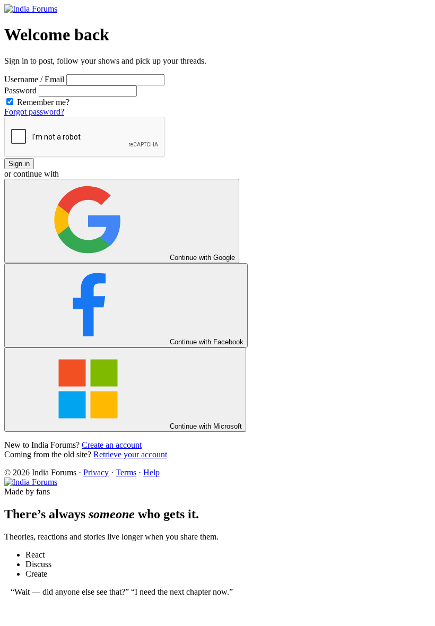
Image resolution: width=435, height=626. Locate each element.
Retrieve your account (130, 454)
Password (20, 90)
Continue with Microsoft (205, 426)
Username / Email (34, 79)
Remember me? (42, 102)
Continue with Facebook (205, 342)
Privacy (96, 472)
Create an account (112, 444)
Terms (126, 472)
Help (151, 472)
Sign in (19, 164)
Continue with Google (201, 258)
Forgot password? (34, 111)
